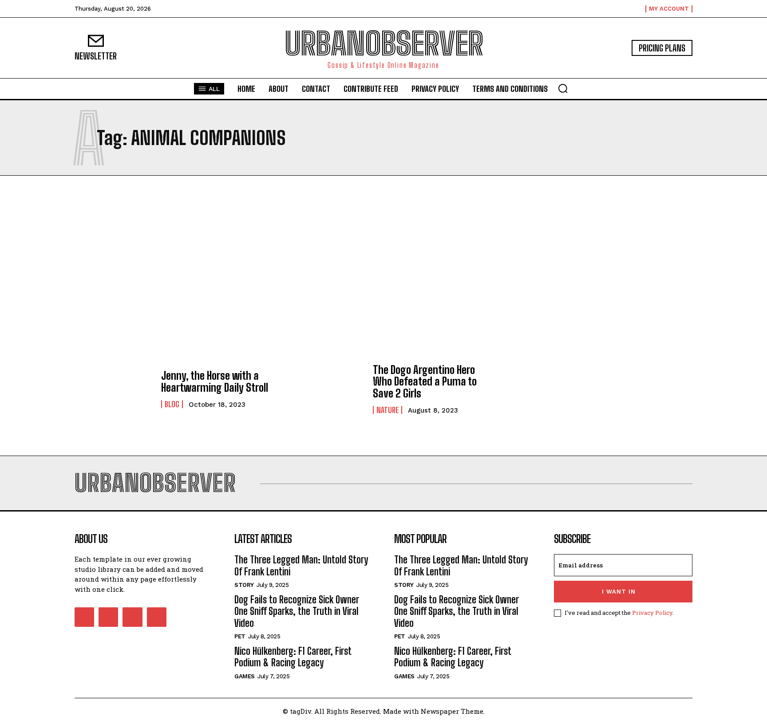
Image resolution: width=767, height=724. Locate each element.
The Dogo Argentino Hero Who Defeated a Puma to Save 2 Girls (425, 381)
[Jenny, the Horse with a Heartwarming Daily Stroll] (113, 389)
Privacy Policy (652, 613)
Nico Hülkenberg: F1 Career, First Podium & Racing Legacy (293, 657)
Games (244, 676)
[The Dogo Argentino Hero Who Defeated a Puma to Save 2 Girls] (325, 389)
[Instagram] (108, 617)
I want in (619, 591)
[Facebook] (84, 617)
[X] (132, 617)
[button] (562, 88)
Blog (172, 404)
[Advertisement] (383, 264)
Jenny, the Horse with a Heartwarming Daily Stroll (214, 381)
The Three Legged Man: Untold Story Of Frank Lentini (301, 565)
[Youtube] (156, 617)
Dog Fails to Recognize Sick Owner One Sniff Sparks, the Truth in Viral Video (296, 611)
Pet (239, 636)
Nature (387, 410)
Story (244, 585)
